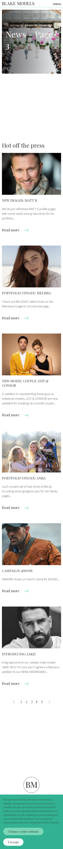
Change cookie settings (23, 831)
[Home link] (18, 3)
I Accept (13, 842)
